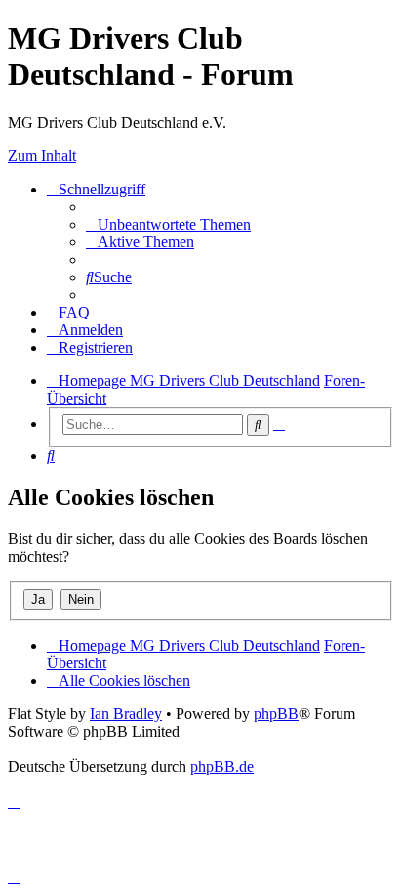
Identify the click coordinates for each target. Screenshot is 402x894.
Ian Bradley (126, 713)
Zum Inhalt (42, 156)
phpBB (276, 713)
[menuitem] (168, 224)
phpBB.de (222, 766)
